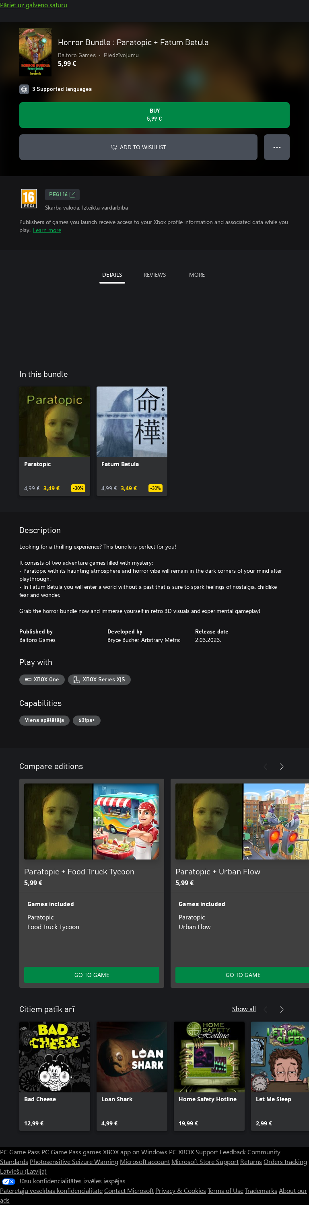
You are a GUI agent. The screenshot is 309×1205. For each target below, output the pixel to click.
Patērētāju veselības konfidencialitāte (51, 1190)
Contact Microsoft (129, 1190)
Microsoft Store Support (205, 1161)
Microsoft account (145, 1161)
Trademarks (261, 1190)
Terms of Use (225, 1190)
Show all (244, 1008)
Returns (251, 1161)
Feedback (233, 1151)
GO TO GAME (91, 975)
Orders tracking (285, 1161)
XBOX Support (198, 1151)
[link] (54, 441)
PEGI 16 (58, 194)
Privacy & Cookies (180, 1190)
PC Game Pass (20, 1151)
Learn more (47, 230)
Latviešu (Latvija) (23, 1171)
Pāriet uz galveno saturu (33, 4)
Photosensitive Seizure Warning (74, 1161)
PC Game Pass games (71, 1151)
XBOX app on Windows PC (140, 1151)
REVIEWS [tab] (155, 274)
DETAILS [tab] (112, 274)
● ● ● (277, 147)
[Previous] (266, 766)
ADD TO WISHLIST (143, 147)
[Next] (282, 766)
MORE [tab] (197, 274)
